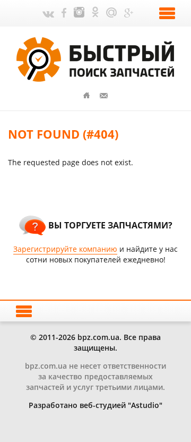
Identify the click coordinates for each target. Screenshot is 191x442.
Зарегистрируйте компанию (65, 249)
